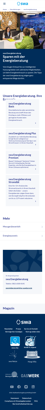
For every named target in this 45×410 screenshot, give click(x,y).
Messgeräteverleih (11, 226)
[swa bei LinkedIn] (33, 387)
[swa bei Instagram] (26, 387)
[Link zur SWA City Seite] (15, 341)
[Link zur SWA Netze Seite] (13, 356)
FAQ (36, 401)
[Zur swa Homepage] (24, 322)
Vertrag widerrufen (33, 332)
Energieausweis (10, 235)
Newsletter (8, 329)
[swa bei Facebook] (19, 387)
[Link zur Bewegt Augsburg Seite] (12, 374)
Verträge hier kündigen (13, 332)
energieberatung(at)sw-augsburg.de (19, 288)
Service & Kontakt (31, 329)
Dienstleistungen (15, 9)
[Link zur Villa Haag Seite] (32, 356)
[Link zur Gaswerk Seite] (30, 375)
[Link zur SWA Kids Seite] (30, 341)
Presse (18, 329)
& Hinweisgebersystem (18, 401)
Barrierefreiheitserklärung (22, 404)
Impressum (15, 398)
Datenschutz (27, 398)
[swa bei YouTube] (12, 387)
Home (5, 9)
